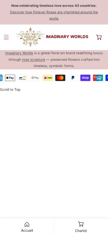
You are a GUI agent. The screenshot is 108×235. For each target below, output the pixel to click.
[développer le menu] (6, 37)
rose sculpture (33, 59)
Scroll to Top (10, 89)
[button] (99, 37)
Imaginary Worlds (19, 53)
